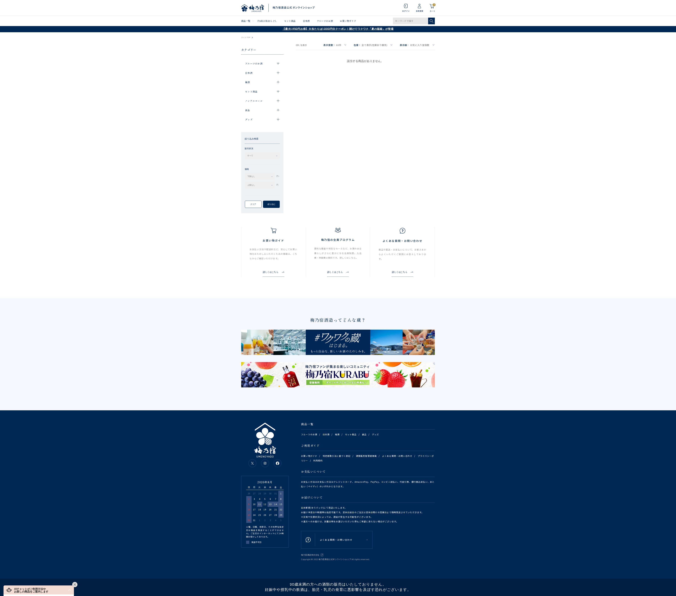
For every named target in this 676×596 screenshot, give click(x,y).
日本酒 (306, 21)
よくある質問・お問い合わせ (397, 455)
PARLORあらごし (267, 21)
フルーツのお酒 (325, 21)
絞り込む (271, 204)
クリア (253, 204)
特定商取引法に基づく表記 (336, 455)
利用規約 (318, 460)
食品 (364, 434)
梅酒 (337, 434)
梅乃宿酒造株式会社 (310, 554)
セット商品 (290, 21)
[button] (39, 589)
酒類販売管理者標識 (366, 455)
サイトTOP (245, 37)
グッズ (375, 434)
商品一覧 (246, 21)
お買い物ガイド (348, 21)
